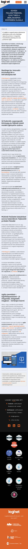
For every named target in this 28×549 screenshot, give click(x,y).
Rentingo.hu (6, 251)
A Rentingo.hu (5, 78)
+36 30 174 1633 (15, 420)
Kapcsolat (18, 2)
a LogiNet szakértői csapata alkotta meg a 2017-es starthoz (13, 98)
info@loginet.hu (15, 416)
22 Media (15, 109)
